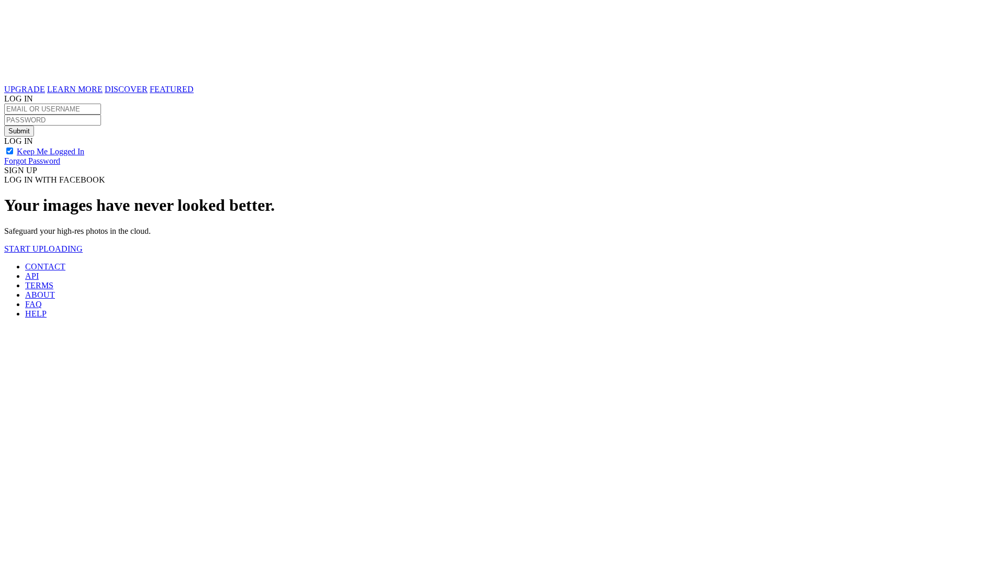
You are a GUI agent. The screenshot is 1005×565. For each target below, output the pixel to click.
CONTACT (45, 266)
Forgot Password (32, 160)
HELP (36, 313)
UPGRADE (24, 89)
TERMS (39, 285)
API (32, 276)
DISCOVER (126, 89)
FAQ (33, 304)
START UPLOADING (43, 248)
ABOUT (40, 294)
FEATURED (172, 89)
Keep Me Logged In (50, 151)
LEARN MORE (75, 89)
